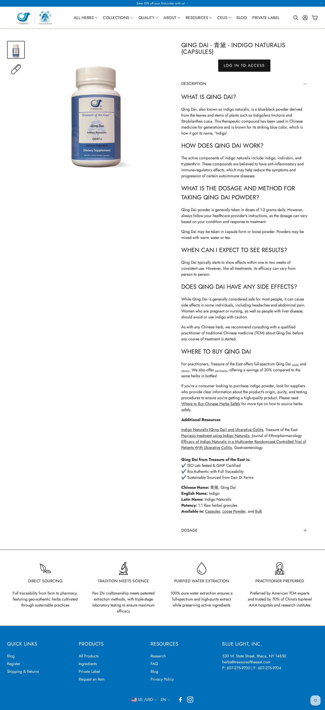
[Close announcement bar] (320, 3)
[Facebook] (180, 700)
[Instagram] (190, 700)
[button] (295, 18)
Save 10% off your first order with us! (161, 3)
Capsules (212, 511)
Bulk (258, 511)
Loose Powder (233, 511)
